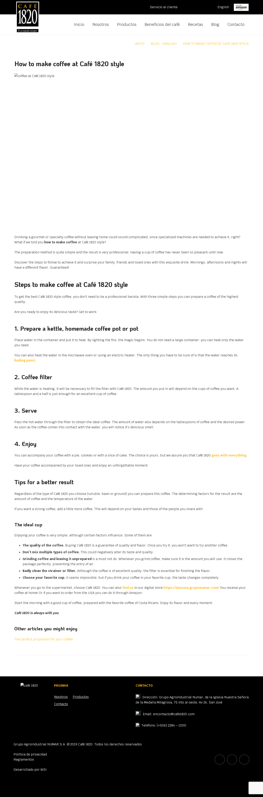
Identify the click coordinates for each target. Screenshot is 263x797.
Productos (81, 697)
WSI (43, 769)
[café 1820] (29, 685)
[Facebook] (198, 7)
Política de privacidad (30, 754)
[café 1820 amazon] (241, 7)
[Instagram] (208, 7)
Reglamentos (24, 759)
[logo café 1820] (27, 17)
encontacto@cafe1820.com (174, 714)
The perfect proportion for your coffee (43, 639)
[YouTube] (187, 7)
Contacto (61, 704)
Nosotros (61, 697)
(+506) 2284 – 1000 (171, 725)
